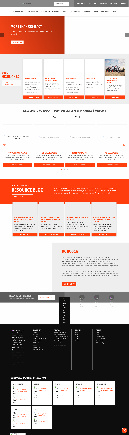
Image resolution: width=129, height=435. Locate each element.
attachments (114, 273)
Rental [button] (65, 11)
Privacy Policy (100, 343)
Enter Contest (53, 97)
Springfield (101, 384)
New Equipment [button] (18, 11)
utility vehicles (95, 273)
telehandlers (104, 273)
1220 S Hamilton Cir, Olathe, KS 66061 (64, 389)
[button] (27, 3)
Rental (77, 339)
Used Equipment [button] (32, 11)
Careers (98, 334)
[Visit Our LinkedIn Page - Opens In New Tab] (111, 297)
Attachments (36, 347)
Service (77, 332)
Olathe (57, 384)
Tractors (35, 336)
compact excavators (73, 273)
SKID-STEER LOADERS (49, 153)
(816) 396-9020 (20, 423)
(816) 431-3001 (42, 421)
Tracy (36, 409)
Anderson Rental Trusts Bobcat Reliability (77, 218)
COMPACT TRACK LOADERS (17, 153)
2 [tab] (64, 170)
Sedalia (79, 384)
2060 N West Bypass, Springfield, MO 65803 (107, 389)
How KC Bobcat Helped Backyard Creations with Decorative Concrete (104, 219)
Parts (76, 334)
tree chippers (76, 275)
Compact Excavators (60, 339)
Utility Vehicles (37, 341)
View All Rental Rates (60, 332)
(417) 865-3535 (105, 396)
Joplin (36, 384)
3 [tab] (67, 170)
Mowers (35, 345)
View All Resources (23, 197)
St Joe (15, 409)
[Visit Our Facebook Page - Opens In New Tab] (82, 297)
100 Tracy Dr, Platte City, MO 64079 (43, 414)
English (16, 434)
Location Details (33, 97)
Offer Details (73, 97)
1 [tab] (62, 170)
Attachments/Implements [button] (50, 11)
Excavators (36, 334)
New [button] (53, 116)
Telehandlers (37, 343)
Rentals (57, 330)
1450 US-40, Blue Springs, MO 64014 (21, 390)
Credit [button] (96, 11)
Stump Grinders (58, 341)
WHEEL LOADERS (111, 153)
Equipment (37, 330)
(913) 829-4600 (63, 396)
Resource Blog (100, 336)
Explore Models (17, 165)
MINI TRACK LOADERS (80, 153)
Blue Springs (18, 384)
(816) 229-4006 (20, 399)
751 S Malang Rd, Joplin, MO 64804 (42, 389)
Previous (4, 145)
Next (124, 145)
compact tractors (85, 273)
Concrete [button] (87, 11)
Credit (77, 341)
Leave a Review (100, 339)
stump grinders (88, 275)
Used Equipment (38, 349)
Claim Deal (94, 97)
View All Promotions (8, 83)
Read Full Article (25, 234)
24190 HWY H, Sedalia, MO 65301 (86, 389)
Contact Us (99, 332)
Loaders (35, 332)
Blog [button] (114, 11)
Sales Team (99, 341)
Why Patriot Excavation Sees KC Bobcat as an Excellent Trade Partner (51, 219)
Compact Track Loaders (61, 336)
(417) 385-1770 (42, 396)
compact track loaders (100, 271)
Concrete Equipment (60, 345)
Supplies (77, 336)
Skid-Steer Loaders (59, 334)
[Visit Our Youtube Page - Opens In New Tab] (96, 297)
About (98, 330)
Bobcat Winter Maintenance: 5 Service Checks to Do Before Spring (24, 219)
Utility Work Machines (39, 339)
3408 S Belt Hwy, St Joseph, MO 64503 (21, 415)
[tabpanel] (17, 146)
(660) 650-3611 (84, 396)
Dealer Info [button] (105, 11)
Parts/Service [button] (75, 11)
